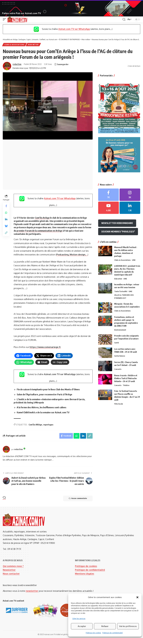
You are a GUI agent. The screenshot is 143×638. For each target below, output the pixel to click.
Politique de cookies (93, 633)
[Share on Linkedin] (6, 219)
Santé (116, 343)
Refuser (104, 626)
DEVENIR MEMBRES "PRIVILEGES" (118, 231)
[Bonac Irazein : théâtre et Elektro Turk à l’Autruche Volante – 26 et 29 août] (105, 379)
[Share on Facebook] (6, 206)
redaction (17, 64)
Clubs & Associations (14, 44)
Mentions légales (84, 573)
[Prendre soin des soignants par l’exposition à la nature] (105, 339)
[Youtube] (108, 208)
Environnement (120, 330)
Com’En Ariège (42, 217)
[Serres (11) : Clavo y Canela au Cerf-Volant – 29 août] (105, 366)
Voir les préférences (128, 626)
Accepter (82, 626)
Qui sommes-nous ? (13, 566)
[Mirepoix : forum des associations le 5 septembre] (105, 307)
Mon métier (33, 44)
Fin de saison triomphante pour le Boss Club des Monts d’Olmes (48, 389)
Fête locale (118, 404)
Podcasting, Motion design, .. (72, 254)
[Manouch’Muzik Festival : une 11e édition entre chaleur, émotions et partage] (105, 251)
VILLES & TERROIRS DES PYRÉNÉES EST (124, 296)
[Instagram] (130, 195)
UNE (133, 260)
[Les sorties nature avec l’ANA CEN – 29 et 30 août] (105, 352)
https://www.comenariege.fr (45, 347)
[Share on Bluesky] (6, 226)
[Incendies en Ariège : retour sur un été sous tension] (105, 288)
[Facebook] (108, 195)
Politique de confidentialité (112, 633)
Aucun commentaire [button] (79, 498)
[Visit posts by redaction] (7, 66)
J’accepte (47, 111)
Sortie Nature (119, 356)
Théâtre (126, 385)
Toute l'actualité (120, 291)
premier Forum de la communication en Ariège (39, 230)
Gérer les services (78, 619)
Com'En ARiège (35, 424)
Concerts (117, 369)
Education (118, 279)
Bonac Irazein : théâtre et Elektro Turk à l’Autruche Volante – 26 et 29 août (125, 378)
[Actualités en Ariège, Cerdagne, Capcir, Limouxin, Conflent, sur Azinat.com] (17, 19)
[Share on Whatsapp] (6, 212)
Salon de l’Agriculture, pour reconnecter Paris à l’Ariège (44, 394)
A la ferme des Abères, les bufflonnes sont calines (41, 407)
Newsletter (9, 569)
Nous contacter (11, 573)
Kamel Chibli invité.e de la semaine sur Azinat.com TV (43, 412)
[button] (137, 597)
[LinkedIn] (130, 208)
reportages (48, 424)
